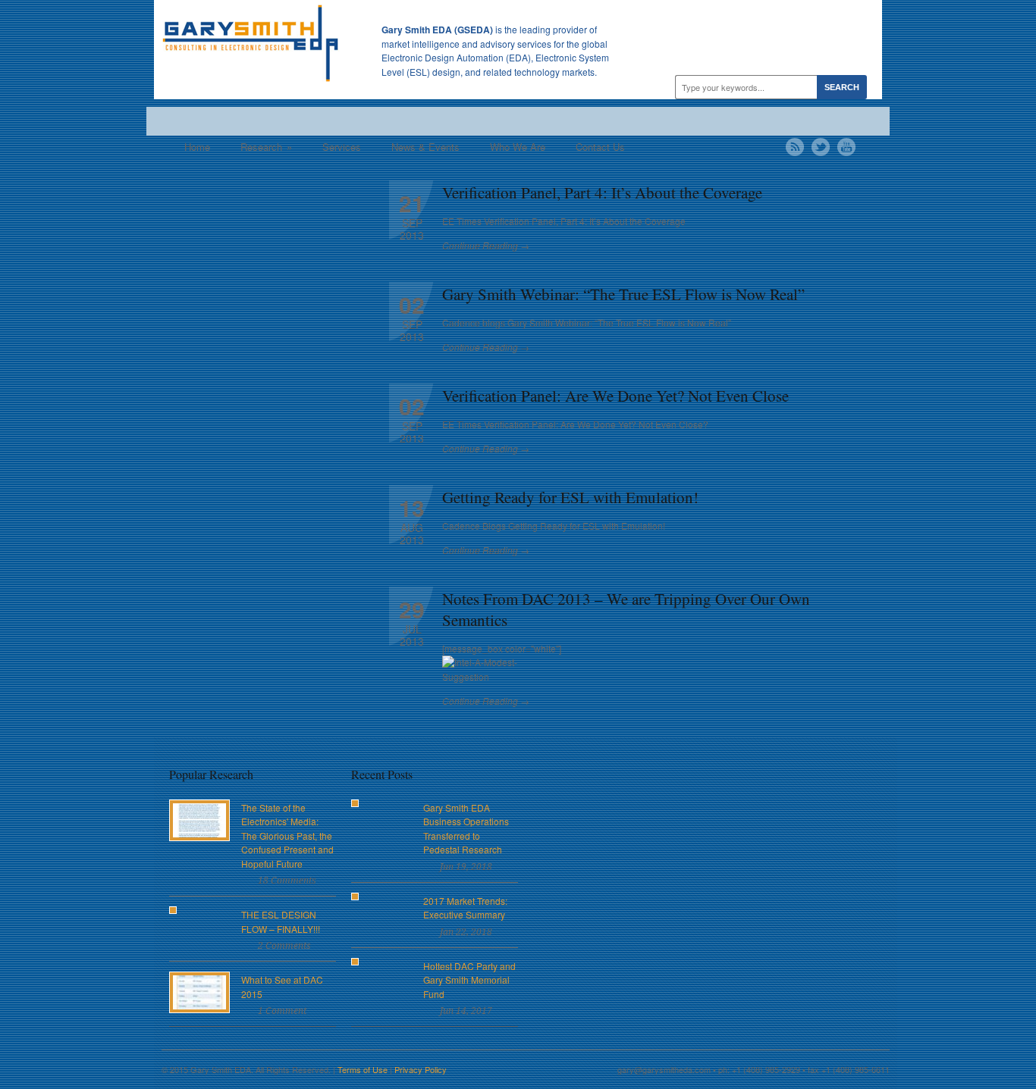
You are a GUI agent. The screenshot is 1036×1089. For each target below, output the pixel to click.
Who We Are (517, 146)
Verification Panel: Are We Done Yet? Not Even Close (615, 395)
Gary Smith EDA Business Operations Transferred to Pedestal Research (466, 828)
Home (197, 146)
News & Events (425, 146)
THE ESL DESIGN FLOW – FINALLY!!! (280, 921)
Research (266, 146)
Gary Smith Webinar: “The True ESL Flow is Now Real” (623, 294)
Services (341, 146)
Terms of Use (362, 1069)
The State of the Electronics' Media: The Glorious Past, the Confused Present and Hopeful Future (287, 835)
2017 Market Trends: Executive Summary (465, 908)
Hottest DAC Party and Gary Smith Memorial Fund (469, 979)
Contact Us (600, 146)
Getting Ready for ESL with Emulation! (570, 497)
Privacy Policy (420, 1069)
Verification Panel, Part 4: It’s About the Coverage (602, 192)
